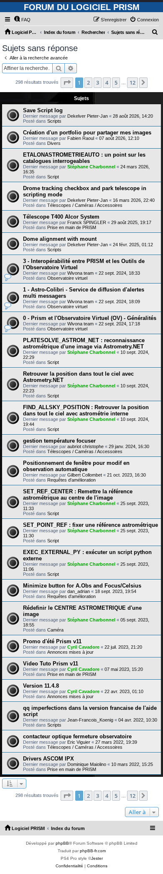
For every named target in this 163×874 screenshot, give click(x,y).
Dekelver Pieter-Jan (87, 116)
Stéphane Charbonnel (91, 166)
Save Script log (43, 110)
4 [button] (106, 82)
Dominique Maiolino (86, 764)
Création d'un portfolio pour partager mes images (87, 132)
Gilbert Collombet (84, 474)
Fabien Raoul (80, 138)
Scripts (54, 121)
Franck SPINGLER (86, 222)
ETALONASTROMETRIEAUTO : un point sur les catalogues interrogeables (84, 158)
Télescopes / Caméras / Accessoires (84, 205)
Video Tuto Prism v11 (50, 663)
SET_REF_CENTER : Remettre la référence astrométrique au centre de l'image (77, 494)
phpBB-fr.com (93, 850)
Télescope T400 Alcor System (61, 217)
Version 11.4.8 (41, 686)
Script (53, 176)
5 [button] (116, 82)
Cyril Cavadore (83, 647)
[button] (67, 82)
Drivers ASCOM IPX (48, 758)
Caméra (55, 629)
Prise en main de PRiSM (71, 227)
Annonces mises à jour (70, 652)
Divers (54, 143)
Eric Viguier (78, 742)
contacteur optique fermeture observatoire (77, 736)
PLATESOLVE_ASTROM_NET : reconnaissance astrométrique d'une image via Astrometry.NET (84, 343)
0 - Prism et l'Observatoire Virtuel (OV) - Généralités (89, 318)
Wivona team (80, 273)
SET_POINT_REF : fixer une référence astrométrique (90, 525)
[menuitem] (22, 20)
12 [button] (132, 82)
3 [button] (97, 82)
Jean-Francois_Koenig (90, 719)
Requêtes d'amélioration (71, 479)
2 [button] (88, 82)
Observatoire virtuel (67, 278)
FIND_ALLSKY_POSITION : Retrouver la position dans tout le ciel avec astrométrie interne (86, 410)
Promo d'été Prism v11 (52, 641)
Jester (97, 858)
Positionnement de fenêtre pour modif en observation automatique (76, 466)
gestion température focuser (59, 441)
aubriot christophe (85, 446)
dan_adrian (78, 591)
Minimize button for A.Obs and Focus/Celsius (82, 586)
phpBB (62, 843)
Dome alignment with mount (60, 239)
